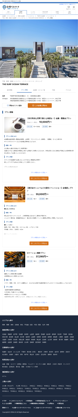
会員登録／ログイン (64, 4)
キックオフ (66, 364)
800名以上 (21, 391)
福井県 (28, 337)
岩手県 (15, 334)
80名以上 (5, 388)
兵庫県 (10, 339)
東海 (12, 324)
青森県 (10, 334)
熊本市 (55, 354)
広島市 (37, 354)
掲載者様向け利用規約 (37, 403)
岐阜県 (44, 337)
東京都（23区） (32, 352)
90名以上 (12, 388)
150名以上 (35, 388)
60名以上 (61, 386)
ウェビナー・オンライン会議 (36, 364)
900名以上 (29, 391)
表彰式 (49, 364)
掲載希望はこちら (21, 403)
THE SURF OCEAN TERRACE (36, 18)
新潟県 (11, 337)
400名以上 (59, 388)
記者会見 (11, 366)
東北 (21, 324)
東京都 (70, 334)
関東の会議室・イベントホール (26, 16)
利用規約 (29, 401)
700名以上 (13, 391)
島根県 (33, 339)
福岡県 (4, 342)
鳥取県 (28, 339)
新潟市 (51, 352)
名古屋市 (5, 354)
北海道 (17, 324)
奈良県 (15, 339)
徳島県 (55, 339)
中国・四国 (37, 324)
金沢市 (57, 352)
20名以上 (32, 386)
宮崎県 (32, 342)
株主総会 (5, 366)
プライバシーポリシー (61, 401)
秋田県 (26, 334)
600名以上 (5, 391)
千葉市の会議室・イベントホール (45, 16)
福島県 (37, 334)
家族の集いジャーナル (63, 407)
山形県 (32, 334)
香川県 (61, 339)
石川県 (22, 337)
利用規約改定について (43, 401)
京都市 (11, 354)
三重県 (61, 337)
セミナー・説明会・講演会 (19, 364)
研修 (7, 364)
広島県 (44, 339)
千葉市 (23, 352)
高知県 (72, 339)
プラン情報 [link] (50, 18)
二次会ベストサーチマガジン (43, 407)
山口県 (50, 339)
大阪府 (4, 339)
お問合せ (51, 403)
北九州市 (43, 354)
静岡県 (50, 337)
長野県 (39, 337)
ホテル (4, 376)
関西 (7, 324)
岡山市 (32, 354)
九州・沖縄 (45, 324)
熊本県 (21, 342)
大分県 (26, 342)
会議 (3, 364)
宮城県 (21, 334)
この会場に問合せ (41, 105)
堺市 (21, 354)
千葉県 (65, 334)
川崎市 (46, 352)
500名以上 (67, 388)
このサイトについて (17, 401)
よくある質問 (8, 403)
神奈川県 (5, 337)
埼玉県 (59, 334)
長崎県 (15, 342)
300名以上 (51, 388)
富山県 (17, 337)
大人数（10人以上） (22, 386)
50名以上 (54, 386)
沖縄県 (44, 342)
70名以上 (68, 386)
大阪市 (17, 354)
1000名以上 (38, 391)
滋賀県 (66, 337)
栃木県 (48, 334)
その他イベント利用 (32, 366)
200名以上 (43, 388)
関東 (3, 324)
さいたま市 (16, 352)
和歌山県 (21, 339)
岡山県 (39, 339)
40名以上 (47, 386)
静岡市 (62, 352)
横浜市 (40, 352)
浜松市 (68, 352)
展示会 (18, 366)
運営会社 (61, 403)
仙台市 (10, 352)
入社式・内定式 (57, 364)
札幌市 (4, 352)
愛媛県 (66, 339)
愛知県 (55, 337)
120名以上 (28, 388)
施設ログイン (72, 4)
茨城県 (43, 334)
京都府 (72, 337)
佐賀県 (10, 342)
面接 (22, 366)
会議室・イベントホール (8, 16)
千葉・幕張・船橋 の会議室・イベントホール (13, 18)
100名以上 (20, 388)
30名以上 (40, 386)
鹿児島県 (38, 342)
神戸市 (26, 354)
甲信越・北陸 (29, 324)
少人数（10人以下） (8, 386)
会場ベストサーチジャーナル (22, 407)
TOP (5, 401)
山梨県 (33, 337)
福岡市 (50, 354)
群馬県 (54, 334)
